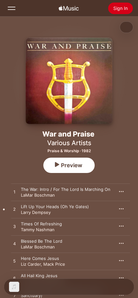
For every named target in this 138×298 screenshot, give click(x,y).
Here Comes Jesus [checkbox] (40, 258)
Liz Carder (31, 264)
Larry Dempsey (36, 212)
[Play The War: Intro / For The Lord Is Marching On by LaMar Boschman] (14, 192)
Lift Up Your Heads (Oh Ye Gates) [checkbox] (55, 206)
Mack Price (54, 264)
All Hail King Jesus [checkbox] (39, 275)
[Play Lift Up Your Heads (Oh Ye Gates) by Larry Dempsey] (14, 209)
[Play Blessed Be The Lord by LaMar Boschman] (14, 244)
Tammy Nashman (38, 229)
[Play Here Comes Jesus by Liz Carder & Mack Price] (14, 261)
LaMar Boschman (38, 195)
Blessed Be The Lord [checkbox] (41, 241)
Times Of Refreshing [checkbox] (41, 223)
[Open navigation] (11, 8)
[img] (69, 8)
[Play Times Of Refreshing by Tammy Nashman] (14, 227)
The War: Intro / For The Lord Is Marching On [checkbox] (65, 189)
